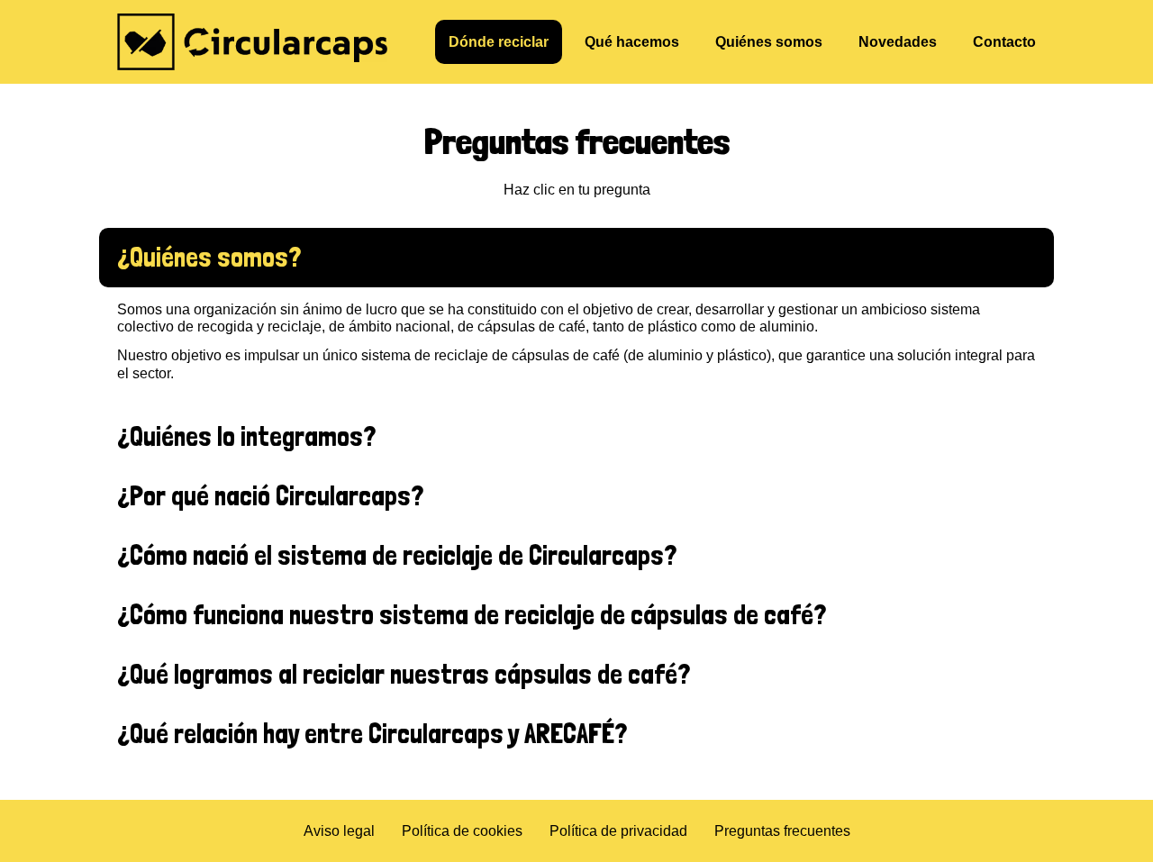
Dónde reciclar (499, 42)
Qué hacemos (632, 42)
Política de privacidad (618, 831)
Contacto (1004, 42)
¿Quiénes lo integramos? (246, 436)
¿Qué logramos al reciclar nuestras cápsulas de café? (403, 674)
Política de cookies (462, 831)
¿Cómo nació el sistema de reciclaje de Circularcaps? (396, 555)
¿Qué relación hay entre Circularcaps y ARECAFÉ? (372, 733)
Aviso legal (339, 831)
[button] (576, 257)
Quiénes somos (768, 42)
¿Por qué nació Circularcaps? (270, 496)
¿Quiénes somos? (209, 257)
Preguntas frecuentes (782, 831)
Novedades (897, 42)
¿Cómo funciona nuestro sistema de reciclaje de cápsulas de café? (471, 615)
